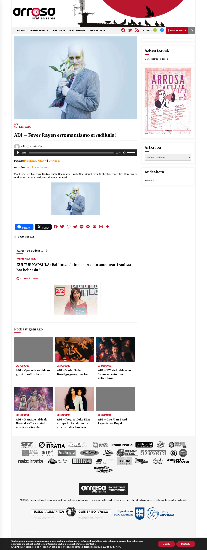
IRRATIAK (57, 30)
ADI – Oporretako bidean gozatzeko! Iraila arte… (33, 372)
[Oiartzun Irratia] (58, 460)
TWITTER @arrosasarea (25, 531)
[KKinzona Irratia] (153, 452)
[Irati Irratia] (108, 452)
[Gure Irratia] (66, 452)
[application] (75, 152)
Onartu (166, 543)
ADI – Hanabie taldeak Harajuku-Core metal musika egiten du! (31, 423)
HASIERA (20, 30)
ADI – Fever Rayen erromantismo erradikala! (65, 135)
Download (54, 160)
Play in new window (35, 160)
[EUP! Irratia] (47, 452)
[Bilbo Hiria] (144, 444)
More (44, 167)
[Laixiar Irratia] (183, 452)
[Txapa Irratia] (141, 460)
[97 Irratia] (28, 444)
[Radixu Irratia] (105, 460)
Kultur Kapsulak (26, 258)
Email (30, 167)
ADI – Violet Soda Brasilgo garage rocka (72, 372)
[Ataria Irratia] (100, 444)
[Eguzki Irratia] (177, 444)
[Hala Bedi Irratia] (89, 452)
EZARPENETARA (112, 546)
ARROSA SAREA (37, 30)
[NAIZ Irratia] (31, 460)
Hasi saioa (149, 180)
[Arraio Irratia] (77, 444)
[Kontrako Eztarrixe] (173, 452)
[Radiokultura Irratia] (81, 460)
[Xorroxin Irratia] (178, 460)
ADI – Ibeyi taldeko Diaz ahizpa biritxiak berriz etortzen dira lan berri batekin (73, 423)
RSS (37, 167)
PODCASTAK (96, 30)
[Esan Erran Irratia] (29, 452)
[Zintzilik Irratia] (103, 469)
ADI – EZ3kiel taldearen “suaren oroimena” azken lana (114, 374)
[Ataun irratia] (121, 444)
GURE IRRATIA (22, 126)
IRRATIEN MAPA (77, 30)
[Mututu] (124, 152)
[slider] (131, 152)
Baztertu (185, 543)
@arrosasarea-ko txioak (156, 58)
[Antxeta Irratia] (52, 444)
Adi (16, 124)
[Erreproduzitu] (18, 152)
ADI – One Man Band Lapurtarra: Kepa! (112, 421)
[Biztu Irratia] (160, 444)
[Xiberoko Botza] (158, 460)
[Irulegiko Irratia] (127, 452)
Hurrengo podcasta (29, 250)
